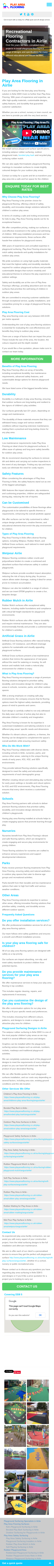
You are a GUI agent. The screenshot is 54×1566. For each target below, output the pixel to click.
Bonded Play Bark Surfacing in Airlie (22, 1530)
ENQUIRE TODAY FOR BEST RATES (27, 188)
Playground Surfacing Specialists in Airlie (22, 1521)
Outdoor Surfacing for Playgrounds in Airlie (25, 1532)
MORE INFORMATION (27, 359)
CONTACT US (27, 1286)
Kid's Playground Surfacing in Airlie (22, 1527)
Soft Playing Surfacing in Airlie (19, 1547)
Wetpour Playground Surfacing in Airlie (23, 1558)
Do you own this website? (19, 1315)
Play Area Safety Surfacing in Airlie (21, 1538)
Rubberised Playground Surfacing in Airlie (25, 1553)
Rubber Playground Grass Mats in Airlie (24, 1555)
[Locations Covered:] (3, 4)
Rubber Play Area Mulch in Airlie (20, 1544)
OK (40, 1315)
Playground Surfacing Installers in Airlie (23, 1541)
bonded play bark (26, 155)
